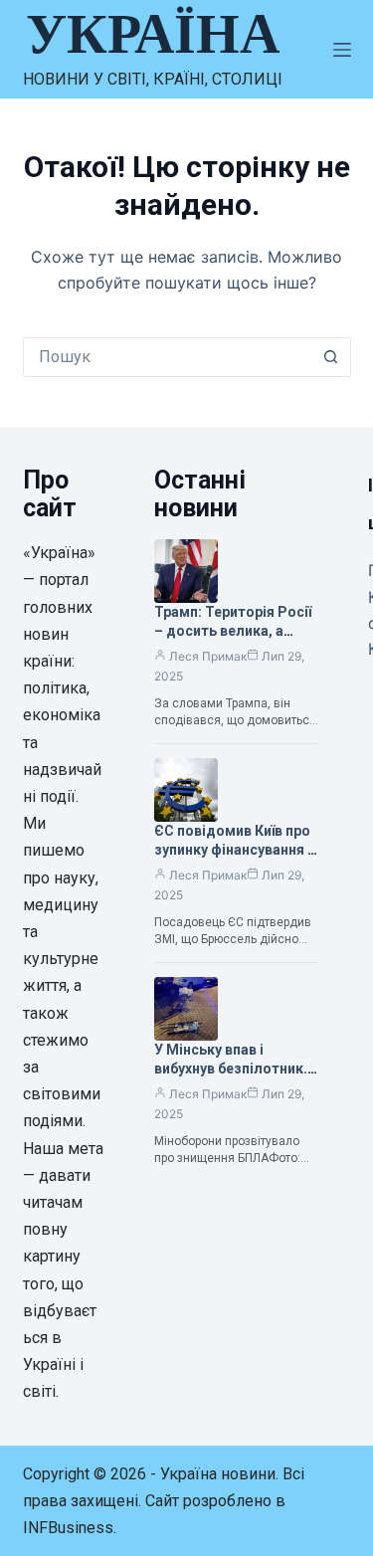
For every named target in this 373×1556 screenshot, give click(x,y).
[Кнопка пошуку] (331, 357)
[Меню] (342, 50)
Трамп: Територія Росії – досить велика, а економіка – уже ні (232, 631)
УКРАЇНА (153, 34)
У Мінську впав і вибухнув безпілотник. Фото (230, 1068)
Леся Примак (208, 656)
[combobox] (168, 357)
